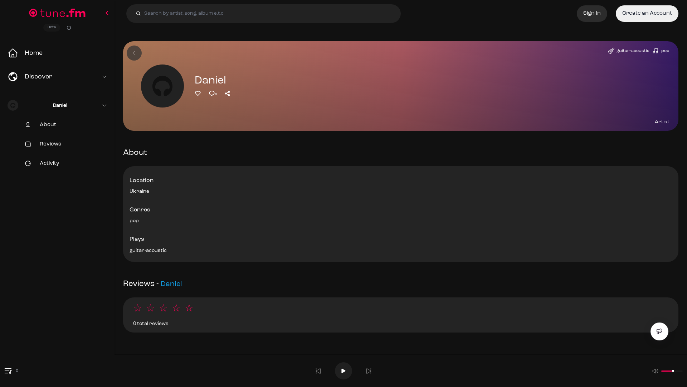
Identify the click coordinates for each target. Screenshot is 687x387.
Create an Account (647, 13)
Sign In (592, 13)
